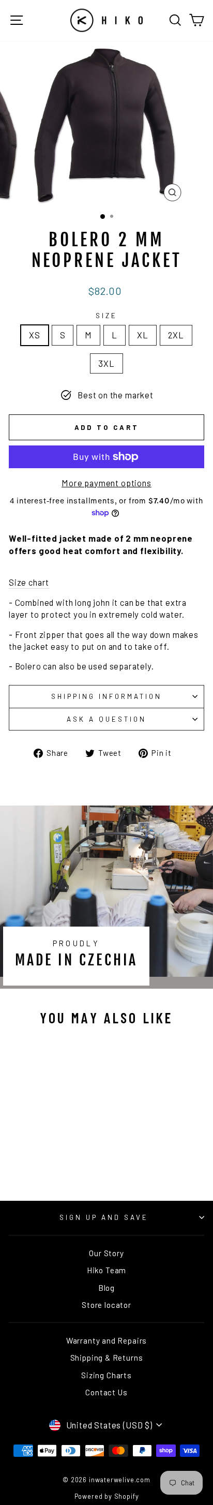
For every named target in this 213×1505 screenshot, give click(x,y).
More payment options (106, 483)
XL (142, 335)
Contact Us (106, 1392)
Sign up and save (103, 1217)
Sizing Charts (106, 1375)
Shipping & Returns (106, 1357)
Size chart (29, 582)
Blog (106, 1287)
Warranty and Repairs (106, 1340)
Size (106, 315)
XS (34, 335)
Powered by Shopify (106, 1496)
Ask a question (106, 719)
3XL (106, 363)
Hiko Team (106, 1270)
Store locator (106, 1304)
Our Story (106, 1253)
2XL (176, 335)
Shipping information (106, 696)
